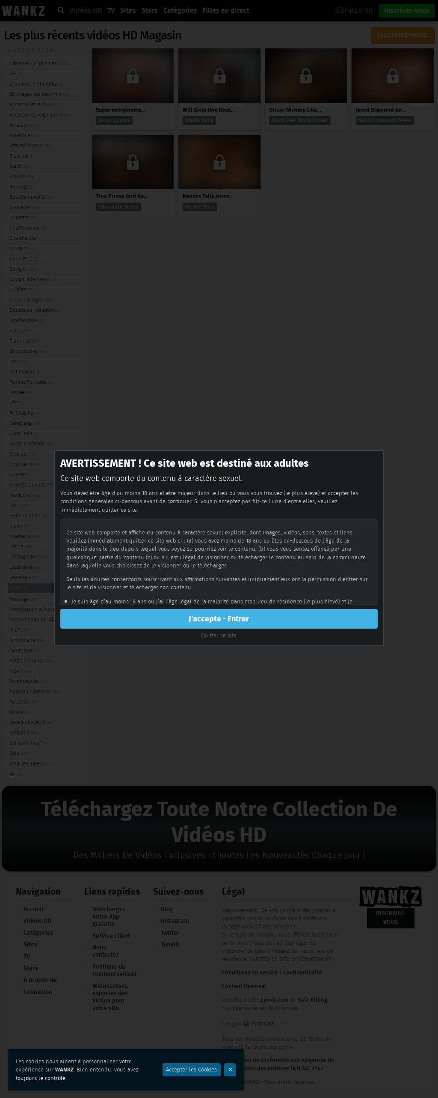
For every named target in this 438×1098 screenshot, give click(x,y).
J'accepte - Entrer (219, 618)
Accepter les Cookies (191, 1069)
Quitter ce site (219, 635)
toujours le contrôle (40, 1078)
